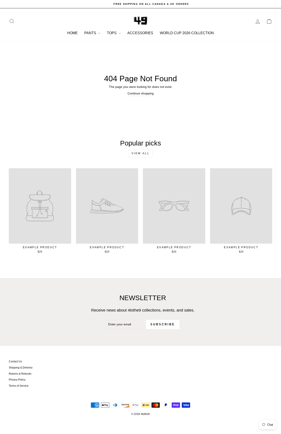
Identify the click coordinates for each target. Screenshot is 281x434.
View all (140, 153)
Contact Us (15, 361)
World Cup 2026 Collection (187, 33)
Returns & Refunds (20, 373)
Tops (112, 33)
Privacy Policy (17, 379)
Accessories (140, 33)
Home (72, 33)
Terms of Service (19, 385)
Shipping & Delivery (20, 367)
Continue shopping (141, 93)
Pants (90, 33)
